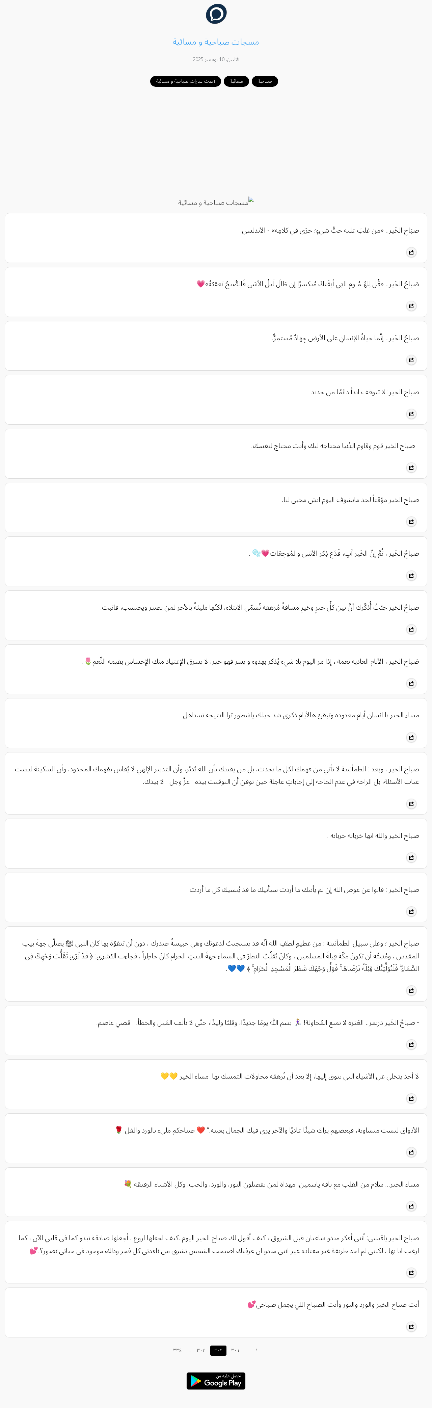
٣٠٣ (201, 1350)
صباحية (265, 81)
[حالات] (216, 1391)
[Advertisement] (216, 142)
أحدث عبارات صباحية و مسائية (185, 81)
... (189, 1350)
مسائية (236, 81)
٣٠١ (235, 1350)
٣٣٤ (177, 1350)
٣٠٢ (218, 1350)
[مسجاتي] (216, 22)
